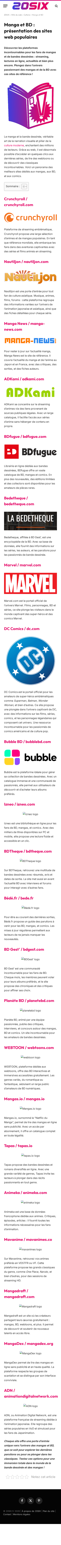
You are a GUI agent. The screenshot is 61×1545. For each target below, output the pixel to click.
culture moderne (14, 145)
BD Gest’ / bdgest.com (24, 949)
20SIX (6, 15)
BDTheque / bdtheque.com (28, 851)
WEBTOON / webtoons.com (29, 1047)
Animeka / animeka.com (25, 1192)
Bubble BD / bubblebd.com (27, 741)
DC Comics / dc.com (22, 628)
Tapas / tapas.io (18, 1145)
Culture (27, 15)
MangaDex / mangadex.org (28, 1343)
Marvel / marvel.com (22, 564)
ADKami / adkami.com (24, 378)
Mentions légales (21, 1514)
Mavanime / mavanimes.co (28, 1239)
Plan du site (48, 1511)
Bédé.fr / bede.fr (19, 898)
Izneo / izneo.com (19, 804)
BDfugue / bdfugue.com (25, 436)
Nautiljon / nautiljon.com (26, 261)
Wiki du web (16, 15)
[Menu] (5, 6)
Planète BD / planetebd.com (29, 1000)
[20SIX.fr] (30, 6)
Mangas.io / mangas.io (24, 1098)
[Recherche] (56, 6)
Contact (7, 1514)
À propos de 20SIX (31, 1511)
